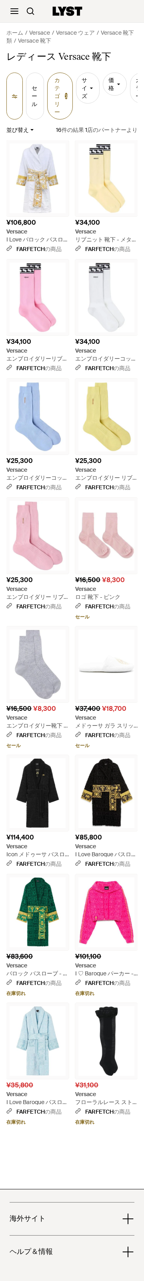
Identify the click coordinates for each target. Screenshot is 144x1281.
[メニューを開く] (14, 11)
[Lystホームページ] (67, 11)
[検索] (30, 11)
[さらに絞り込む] (14, 96)
